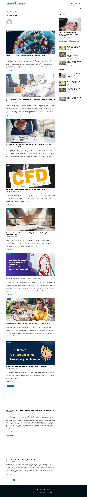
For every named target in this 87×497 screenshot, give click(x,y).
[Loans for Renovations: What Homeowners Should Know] (62, 48)
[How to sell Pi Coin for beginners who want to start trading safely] (30, 42)
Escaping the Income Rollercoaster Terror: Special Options (23, 278)
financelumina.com (49, 492)
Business (8, 31)
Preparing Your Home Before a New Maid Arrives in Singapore (74, 62)
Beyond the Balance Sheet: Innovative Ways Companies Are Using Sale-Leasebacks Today (27, 233)
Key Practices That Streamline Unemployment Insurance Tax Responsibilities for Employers (30, 411)
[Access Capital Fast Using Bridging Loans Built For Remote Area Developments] (30, 446)
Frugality (9, 8)
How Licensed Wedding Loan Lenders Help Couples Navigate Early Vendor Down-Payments (73, 54)
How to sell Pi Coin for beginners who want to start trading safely (25, 55)
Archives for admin (12, 11)
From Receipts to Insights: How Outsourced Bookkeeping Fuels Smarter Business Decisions (30, 100)
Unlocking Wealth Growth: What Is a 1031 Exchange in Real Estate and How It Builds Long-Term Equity (29, 145)
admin (15, 19)
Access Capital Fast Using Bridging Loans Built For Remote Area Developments (30, 460)
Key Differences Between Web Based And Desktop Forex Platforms (26, 189)
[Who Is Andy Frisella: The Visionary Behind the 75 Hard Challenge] (30, 353)
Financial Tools (16, 8)
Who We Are (77, 3)
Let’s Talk (71, 3)
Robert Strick (62, 37)
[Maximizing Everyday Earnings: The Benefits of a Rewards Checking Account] (30, 309)
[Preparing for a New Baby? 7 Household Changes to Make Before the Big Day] (70, 24)
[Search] (80, 8)
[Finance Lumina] (16, 3)
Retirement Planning (48, 8)
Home (7, 11)
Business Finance (38, 8)
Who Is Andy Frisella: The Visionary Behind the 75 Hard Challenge (26, 366)
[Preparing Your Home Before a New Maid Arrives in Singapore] (62, 63)
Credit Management (27, 8)
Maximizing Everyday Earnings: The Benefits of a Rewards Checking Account (29, 323)
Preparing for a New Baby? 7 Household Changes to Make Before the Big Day (70, 34)
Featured (61, 19)
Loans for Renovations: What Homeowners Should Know (73, 47)
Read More (9, 70)
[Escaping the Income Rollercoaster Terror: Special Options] (30, 264)
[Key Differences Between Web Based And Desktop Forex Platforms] (30, 176)
